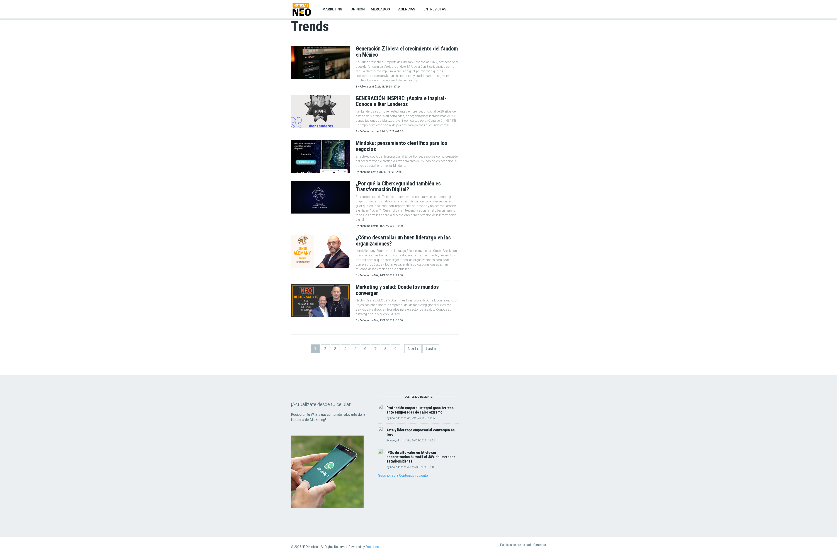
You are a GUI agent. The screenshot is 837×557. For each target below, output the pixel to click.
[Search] (543, 9)
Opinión (357, 9)
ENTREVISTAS (435, 9)
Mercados (380, 9)
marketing (332, 9)
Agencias (406, 9)
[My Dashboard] (538, 9)
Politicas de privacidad (515, 545)
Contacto (539, 545)
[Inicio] (302, 9)
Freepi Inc (372, 547)
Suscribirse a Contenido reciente (403, 475)
